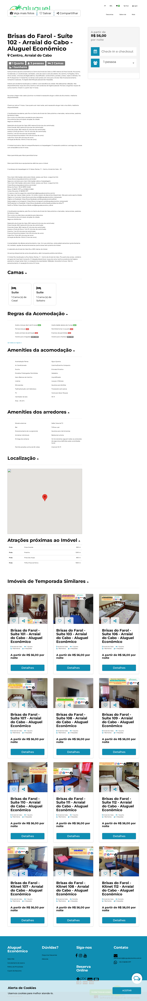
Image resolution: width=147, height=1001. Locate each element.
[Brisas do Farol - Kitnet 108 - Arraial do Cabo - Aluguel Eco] (73, 861)
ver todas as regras (14, 343)
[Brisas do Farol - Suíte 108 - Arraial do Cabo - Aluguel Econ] (73, 693)
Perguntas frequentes (49, 955)
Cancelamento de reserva (16, 963)
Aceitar (126, 990)
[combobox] (118, 63)
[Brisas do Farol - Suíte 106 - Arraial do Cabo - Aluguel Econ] (119, 609)
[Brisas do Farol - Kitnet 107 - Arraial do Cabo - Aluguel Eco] (27, 861)
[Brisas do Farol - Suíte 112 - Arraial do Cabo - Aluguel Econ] (119, 777)
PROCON (45, 959)
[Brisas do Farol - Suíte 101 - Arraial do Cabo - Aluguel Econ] (27, 609)
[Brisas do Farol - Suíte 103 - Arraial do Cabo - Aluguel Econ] (73, 609)
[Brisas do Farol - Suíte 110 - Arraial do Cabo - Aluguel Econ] (27, 777)
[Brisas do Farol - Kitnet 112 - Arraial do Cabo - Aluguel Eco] (119, 861)
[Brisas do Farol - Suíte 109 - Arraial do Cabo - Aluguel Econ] (119, 693)
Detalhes (27, 668)
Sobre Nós (10, 959)
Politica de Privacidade (15, 967)
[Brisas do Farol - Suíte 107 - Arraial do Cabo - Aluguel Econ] (27, 693)
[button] (44, 272)
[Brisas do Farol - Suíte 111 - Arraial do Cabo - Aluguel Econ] (73, 777)
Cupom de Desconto (14, 971)
